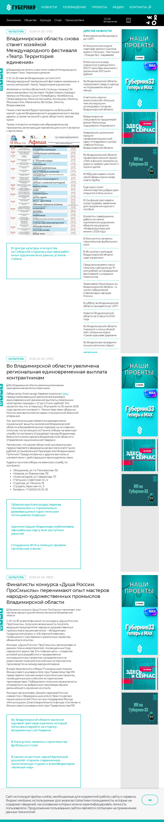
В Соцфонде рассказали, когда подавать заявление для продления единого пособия (99, 205)
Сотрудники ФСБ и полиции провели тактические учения (38, 546)
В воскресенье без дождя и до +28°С (100, 37)
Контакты (138, 7)
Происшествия (74, 20)
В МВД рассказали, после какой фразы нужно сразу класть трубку (99, 177)
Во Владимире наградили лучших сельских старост (99, 344)
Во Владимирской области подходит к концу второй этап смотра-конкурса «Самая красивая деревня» (100, 331)
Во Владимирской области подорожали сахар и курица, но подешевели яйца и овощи (101, 86)
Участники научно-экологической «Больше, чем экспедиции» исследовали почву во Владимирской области (98, 103)
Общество (30, 20)
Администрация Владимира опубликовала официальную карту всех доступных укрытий (42, 530)
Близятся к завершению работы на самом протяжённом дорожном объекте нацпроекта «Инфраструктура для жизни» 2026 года (99, 224)
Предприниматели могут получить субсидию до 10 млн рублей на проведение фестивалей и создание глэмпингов (100, 270)
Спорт (58, 20)
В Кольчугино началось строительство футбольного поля (100, 241)
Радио (118, 7)
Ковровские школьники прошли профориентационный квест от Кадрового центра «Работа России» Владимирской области (99, 140)
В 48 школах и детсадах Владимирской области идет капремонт (98, 254)
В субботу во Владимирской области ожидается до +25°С (101, 305)
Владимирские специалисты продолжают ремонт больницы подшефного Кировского (99, 121)
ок (150, 800)
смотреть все (90, 352)
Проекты (99, 7)
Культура (45, 20)
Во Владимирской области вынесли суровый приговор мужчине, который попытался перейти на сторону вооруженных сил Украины (39, 725)
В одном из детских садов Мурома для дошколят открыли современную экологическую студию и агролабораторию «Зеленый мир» (43, 762)
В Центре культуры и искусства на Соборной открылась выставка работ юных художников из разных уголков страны (40, 253)
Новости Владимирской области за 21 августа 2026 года (99, 316)
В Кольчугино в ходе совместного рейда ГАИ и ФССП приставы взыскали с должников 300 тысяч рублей (100, 68)
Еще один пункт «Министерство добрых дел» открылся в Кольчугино (101, 190)
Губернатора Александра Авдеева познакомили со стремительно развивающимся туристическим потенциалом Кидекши (36, 510)
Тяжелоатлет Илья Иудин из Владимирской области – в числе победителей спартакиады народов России (100, 290)
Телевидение (74, 7)
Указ (65, 393)
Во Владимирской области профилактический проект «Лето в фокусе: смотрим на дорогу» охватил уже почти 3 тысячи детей (101, 161)
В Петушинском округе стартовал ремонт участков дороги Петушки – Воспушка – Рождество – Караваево (101, 50)
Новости (49, 7)
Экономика (13, 20)
